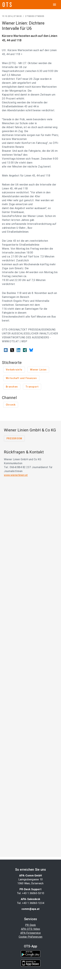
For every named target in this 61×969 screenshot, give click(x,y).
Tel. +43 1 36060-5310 (30, 893)
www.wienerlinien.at (16, 475)
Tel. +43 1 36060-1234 (30, 903)
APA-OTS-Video (30, 928)
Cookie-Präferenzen (30, 936)
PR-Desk (30, 925)
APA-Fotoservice (30, 932)
